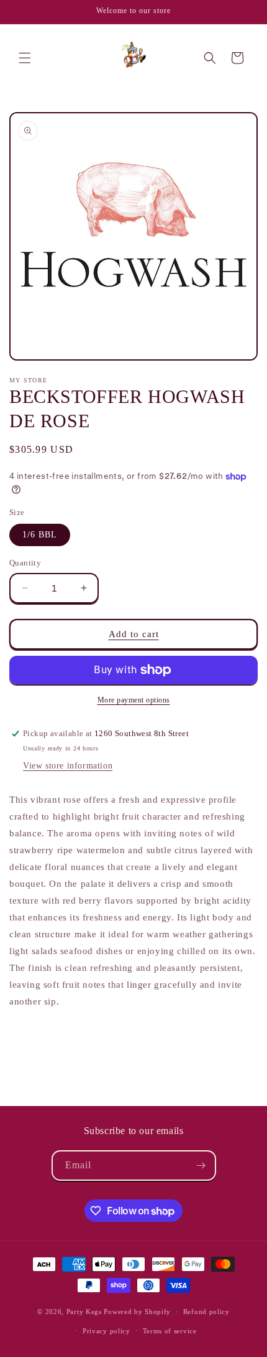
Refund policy (206, 1311)
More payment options (133, 700)
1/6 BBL (39, 534)
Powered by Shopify (137, 1311)
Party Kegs (85, 1311)
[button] (24, 58)
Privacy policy (106, 1331)
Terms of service (170, 1331)
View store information (67, 765)
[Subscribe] (201, 1165)
